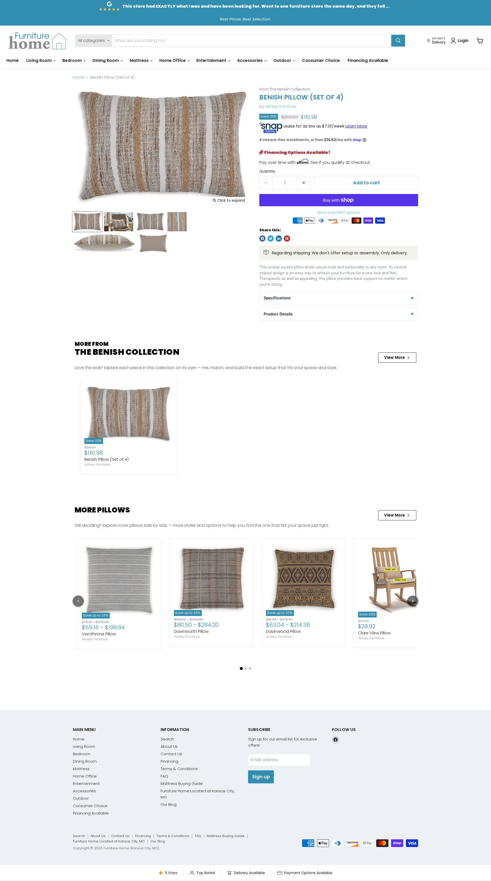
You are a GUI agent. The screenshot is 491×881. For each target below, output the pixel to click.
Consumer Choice (321, 60)
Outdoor (282, 60)
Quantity (267, 171)
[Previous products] (78, 601)
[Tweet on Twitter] (270, 238)
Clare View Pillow (374, 633)
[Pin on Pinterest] (287, 238)
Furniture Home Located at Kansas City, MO (109, 841)
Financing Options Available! (296, 152)
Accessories (250, 60)
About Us (169, 746)
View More (394, 357)
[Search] (398, 41)
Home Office (173, 60)
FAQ (164, 776)
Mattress (140, 60)
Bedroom (72, 60)
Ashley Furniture (280, 106)
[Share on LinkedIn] (279, 238)
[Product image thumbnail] (119, 222)
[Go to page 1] (241, 668)
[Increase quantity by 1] (303, 183)
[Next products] (412, 601)
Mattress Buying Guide (182, 783)
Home (12, 60)
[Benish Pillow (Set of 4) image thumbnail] (87, 222)
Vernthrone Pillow (99, 634)
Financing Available (368, 60)
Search (167, 739)
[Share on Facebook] (262, 238)
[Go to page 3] (250, 668)
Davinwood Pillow (283, 631)
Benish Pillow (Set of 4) (106, 459)
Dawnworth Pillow (191, 631)
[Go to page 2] (245, 668)
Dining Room (106, 60)
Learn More (356, 126)
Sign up (261, 776)
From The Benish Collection (284, 89)
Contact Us (171, 754)
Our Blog (168, 804)
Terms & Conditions (179, 768)
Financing (169, 761)
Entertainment (211, 60)
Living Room (39, 60)
